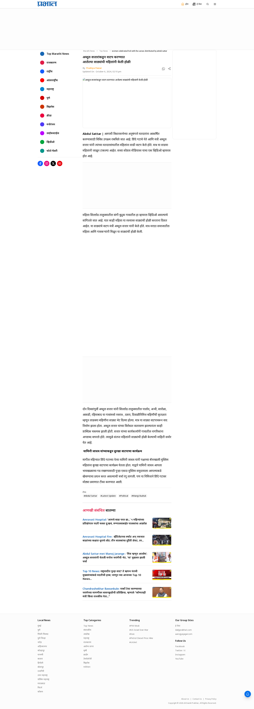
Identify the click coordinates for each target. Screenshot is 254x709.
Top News (103, 51)
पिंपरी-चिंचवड (43, 634)
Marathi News (89, 51)
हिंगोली (40, 662)
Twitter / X (180, 650)
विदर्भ (40, 687)
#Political (123, 495)
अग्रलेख (86, 634)
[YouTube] (59, 163)
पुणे (39, 629)
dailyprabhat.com (183, 629)
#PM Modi (134, 625)
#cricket (133, 642)
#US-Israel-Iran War (138, 629)
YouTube (179, 658)
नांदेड (40, 642)
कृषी (85, 650)
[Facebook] (40, 163)
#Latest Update (108, 495)
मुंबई (39, 625)
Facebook (180, 646)
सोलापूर (41, 666)
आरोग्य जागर (88, 646)
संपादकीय (87, 629)
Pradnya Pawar (94, 68)
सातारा (40, 658)
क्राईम (85, 654)
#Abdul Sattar (90, 495)
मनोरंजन (86, 666)
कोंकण (40, 691)
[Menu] (215, 4)
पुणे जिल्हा (42, 638)
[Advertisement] (127, 28)
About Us (185, 699)
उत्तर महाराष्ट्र (42, 675)
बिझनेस (86, 662)
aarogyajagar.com (183, 634)
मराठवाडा (41, 683)
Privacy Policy (210, 699)
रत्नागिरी (41, 671)
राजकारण (87, 642)
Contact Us (197, 699)
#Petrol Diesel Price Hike (141, 638)
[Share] (169, 69)
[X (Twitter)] (53, 163)
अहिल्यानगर (42, 646)
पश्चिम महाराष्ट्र (43, 679)
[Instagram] (46, 163)
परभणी (40, 654)
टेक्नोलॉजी (87, 658)
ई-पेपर (177, 625)
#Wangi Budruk (139, 495)
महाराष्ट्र (86, 638)
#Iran (131, 634)
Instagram (180, 654)
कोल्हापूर (41, 650)
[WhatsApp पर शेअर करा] (163, 69)
